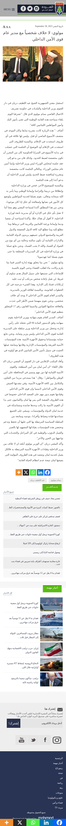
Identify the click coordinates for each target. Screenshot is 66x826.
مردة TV (59, 807)
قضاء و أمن (57, 802)
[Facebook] (47, 472)
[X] (26, 472)
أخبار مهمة (58, 763)
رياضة (60, 783)
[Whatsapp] (33, 472)
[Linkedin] (40, 472)
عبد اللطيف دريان (37, 480)
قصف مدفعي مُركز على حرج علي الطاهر (41, 516)
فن (61, 778)
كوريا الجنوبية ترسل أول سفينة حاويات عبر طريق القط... (34, 534)
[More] (19, 472)
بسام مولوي (56, 480)
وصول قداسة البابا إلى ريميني (46, 552)
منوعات (59, 793)
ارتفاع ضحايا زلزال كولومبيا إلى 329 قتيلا (41, 543)
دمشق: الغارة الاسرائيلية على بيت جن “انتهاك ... (38, 525)
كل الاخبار (7, 593)
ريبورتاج (59, 768)
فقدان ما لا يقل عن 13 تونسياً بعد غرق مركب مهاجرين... (35, 573)
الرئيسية (59, 758)
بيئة (61, 788)
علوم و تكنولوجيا (55, 798)
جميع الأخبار (8, 492)
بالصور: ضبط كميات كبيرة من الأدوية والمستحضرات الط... (33, 507)
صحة (60, 773)
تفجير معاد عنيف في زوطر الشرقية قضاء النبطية (37, 498)
